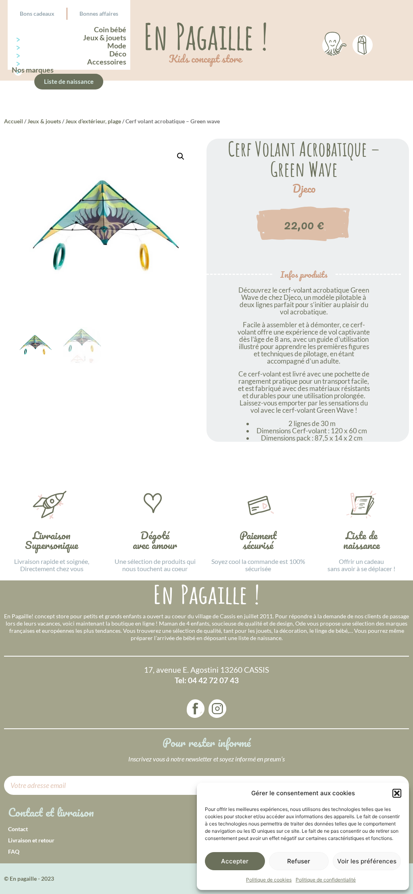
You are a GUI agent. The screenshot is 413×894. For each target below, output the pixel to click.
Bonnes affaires (98, 13)
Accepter (234, 861)
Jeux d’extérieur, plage (93, 121)
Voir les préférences (366, 861)
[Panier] (363, 43)
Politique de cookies (269, 880)
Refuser (298, 861)
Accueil (13, 121)
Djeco (303, 188)
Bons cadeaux (37, 13)
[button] (397, 793)
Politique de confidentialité (326, 880)
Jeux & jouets (44, 121)
